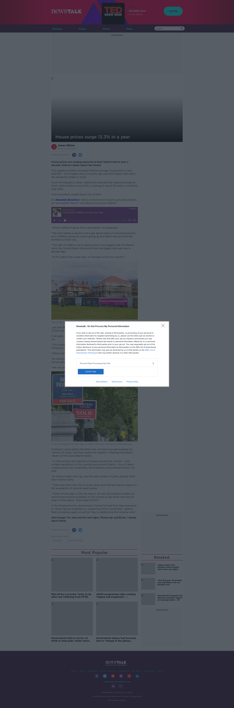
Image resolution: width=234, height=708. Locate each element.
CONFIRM (90, 372)
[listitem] (117, 363)
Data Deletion (102, 382)
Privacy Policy (132, 382)
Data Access (117, 382)
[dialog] (117, 354)
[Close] (163, 326)
